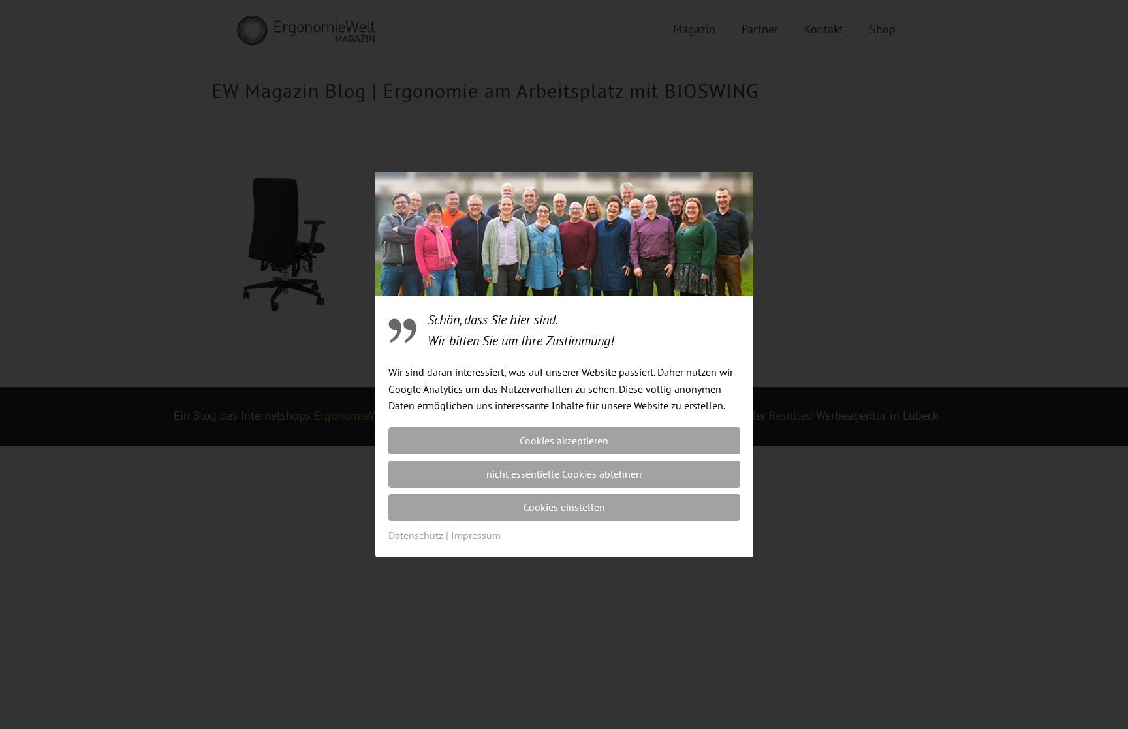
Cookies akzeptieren (564, 440)
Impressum (476, 535)
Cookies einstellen (564, 507)
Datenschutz (415, 535)
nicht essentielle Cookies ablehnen (564, 473)
